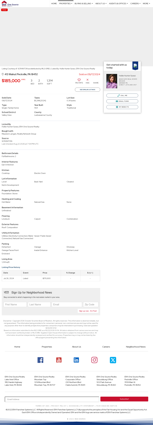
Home (54, 3)
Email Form (123, 101)
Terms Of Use (42, 406)
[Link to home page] (11, 3)
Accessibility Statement (81, 406)
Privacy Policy (59, 406)
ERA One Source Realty (15, 376)
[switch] (79, 82)
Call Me (123, 95)
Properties (66, 4)
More (147, 4)
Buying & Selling (84, 4)
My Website (124, 107)
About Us (101, 4)
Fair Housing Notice (106, 406)
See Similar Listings (87, 89)
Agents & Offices (118, 4)
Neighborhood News (136, 346)
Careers (135, 4)
